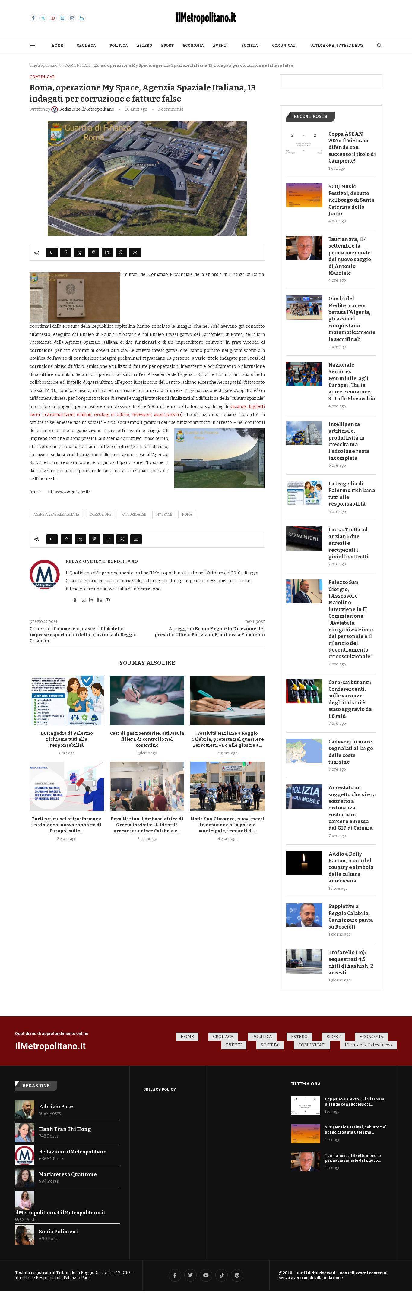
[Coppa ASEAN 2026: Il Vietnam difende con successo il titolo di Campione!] (304, 143)
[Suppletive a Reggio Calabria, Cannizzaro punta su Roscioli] (304, 915)
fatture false (134, 514)
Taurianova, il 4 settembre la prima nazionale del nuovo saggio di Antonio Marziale (349, 256)
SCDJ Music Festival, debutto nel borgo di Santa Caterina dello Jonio (351, 200)
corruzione (100, 514)
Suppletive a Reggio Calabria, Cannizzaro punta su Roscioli (350, 916)
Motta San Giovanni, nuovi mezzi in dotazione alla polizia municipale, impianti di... (228, 825)
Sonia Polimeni (58, 1232)
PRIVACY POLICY (159, 1089)
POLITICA (118, 45)
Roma (187, 514)
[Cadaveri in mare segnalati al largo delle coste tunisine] (304, 751)
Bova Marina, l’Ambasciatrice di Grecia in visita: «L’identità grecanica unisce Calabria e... (147, 825)
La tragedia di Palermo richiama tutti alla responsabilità (66, 739)
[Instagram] (72, 18)
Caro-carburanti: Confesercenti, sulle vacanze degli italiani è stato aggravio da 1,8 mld (350, 699)
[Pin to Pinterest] (93, 252)
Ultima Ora (306, 1084)
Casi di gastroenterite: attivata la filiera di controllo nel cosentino (147, 739)
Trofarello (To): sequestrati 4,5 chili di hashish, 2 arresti (350, 963)
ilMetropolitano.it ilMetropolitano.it (60, 1213)
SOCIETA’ (249, 45)
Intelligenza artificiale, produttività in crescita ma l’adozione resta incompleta (348, 441)
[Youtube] (53, 18)
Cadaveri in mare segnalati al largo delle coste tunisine (350, 752)
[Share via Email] (135, 252)
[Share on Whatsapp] (121, 252)
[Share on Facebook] (65, 252)
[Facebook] (33, 18)
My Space (164, 514)
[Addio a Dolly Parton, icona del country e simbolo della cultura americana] (304, 863)
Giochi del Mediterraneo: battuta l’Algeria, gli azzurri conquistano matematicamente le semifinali (352, 319)
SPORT (167, 45)
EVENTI (220, 45)
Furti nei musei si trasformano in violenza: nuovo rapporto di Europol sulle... (67, 825)
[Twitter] (43, 18)
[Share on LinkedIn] (107, 252)
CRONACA (86, 45)
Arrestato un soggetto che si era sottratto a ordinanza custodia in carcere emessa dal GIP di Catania (352, 808)
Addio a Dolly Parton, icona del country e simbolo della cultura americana (350, 867)
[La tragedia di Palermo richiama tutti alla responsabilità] (67, 700)
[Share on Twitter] (79, 252)
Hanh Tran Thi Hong (65, 1129)
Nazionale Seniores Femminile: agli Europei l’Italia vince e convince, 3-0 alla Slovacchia (351, 382)
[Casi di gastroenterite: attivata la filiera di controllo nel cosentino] (147, 700)
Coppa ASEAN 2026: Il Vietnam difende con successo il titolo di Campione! (352, 147)
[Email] (62, 18)
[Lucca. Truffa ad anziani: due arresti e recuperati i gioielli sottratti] (304, 538)
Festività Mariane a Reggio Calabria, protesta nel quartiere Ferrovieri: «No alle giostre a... (228, 739)
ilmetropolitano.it (45, 65)
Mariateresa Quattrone (68, 1174)
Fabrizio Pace (56, 1106)
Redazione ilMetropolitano (102, 561)
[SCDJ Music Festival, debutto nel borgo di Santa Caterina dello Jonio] (304, 195)
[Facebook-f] (175, 1275)
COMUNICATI (284, 45)
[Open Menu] (32, 45)
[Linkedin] (82, 18)
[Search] (379, 45)
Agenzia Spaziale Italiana (56, 514)
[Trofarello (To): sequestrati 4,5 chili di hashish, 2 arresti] (304, 961)
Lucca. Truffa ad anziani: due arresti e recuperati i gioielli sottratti (348, 543)
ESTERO (144, 45)
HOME (57, 45)
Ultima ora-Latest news (336, 45)
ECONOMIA (193, 45)
